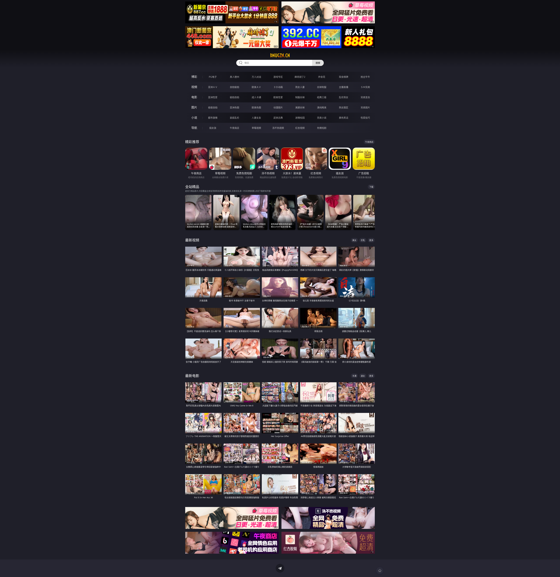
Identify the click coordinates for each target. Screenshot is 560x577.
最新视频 (192, 240)
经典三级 (321, 97)
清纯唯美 (321, 107)
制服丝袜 (300, 97)
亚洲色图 (234, 107)
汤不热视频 (278, 128)
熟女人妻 (300, 87)
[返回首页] (379, 570)
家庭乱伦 (234, 117)
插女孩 (212, 128)
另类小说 (321, 117)
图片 (194, 107)
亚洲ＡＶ (212, 87)
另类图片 (365, 107)
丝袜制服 (321, 87)
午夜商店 (234, 128)
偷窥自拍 (212, 107)
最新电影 (192, 375)
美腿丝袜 (300, 107)
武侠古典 (278, 117)
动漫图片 (278, 107)
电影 (194, 97)
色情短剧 (321, 128)
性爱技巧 (365, 117)
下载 (371, 186)
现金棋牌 (343, 76)
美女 (354, 240)
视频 (194, 87)
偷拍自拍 (234, 97)
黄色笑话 (343, 117)
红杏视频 (300, 128)
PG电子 (213, 76)
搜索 (318, 62)
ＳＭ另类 (365, 87)
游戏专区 (278, 76)
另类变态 (365, 97)
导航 (194, 128)
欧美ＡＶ (256, 87)
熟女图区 (343, 107)
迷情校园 (300, 117)
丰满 (354, 375)
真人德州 (234, 76)
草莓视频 (256, 128)
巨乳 (363, 240)
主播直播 (343, 87)
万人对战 (256, 76)
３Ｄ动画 (278, 87)
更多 (371, 240)
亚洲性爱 (212, 97)
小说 (194, 118)
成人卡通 (256, 97)
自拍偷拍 (234, 87)
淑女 (363, 375)
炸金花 (321, 76)
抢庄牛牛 (365, 76)
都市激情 (212, 117)
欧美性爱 (278, 97)
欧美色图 (256, 107)
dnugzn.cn (280, 55)
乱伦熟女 (343, 97)
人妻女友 (256, 117)
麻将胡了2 (300, 76)
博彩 (194, 77)
